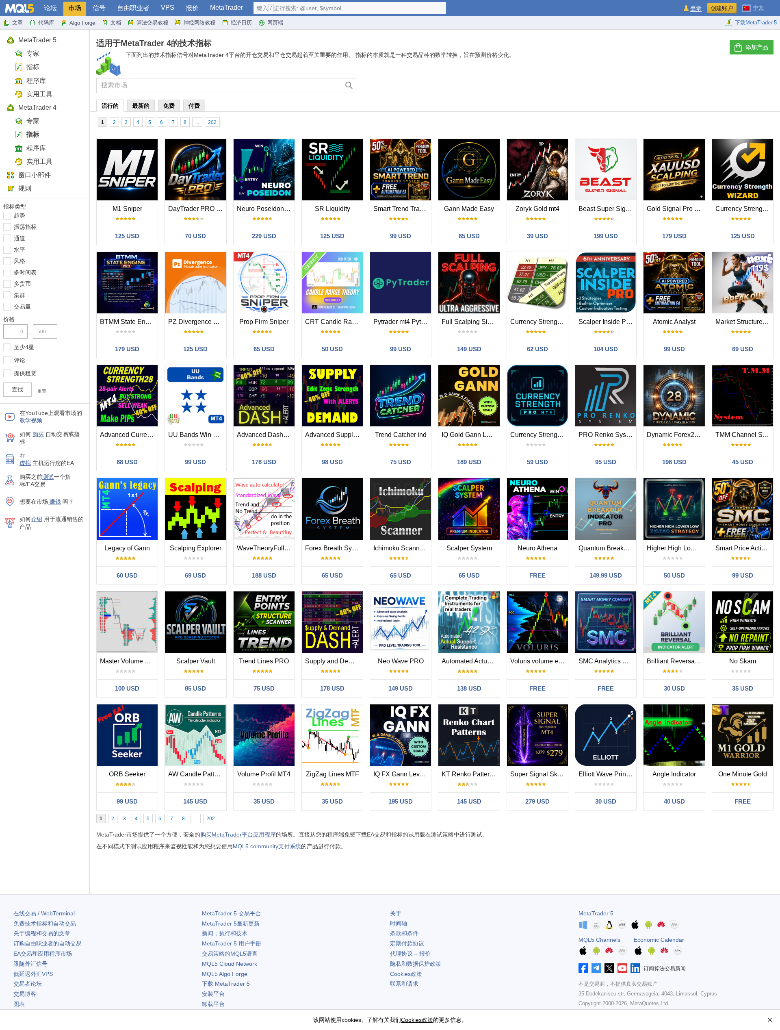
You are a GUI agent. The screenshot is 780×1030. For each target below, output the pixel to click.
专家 (32, 53)
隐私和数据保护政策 (415, 963)
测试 (48, 477)
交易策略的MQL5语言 (230, 953)
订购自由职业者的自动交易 (47, 943)
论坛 (50, 7)
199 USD (606, 236)
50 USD (332, 349)
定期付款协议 (407, 943)
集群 (19, 295)
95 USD (605, 462)
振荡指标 (25, 227)
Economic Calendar (659, 940)
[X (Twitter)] (609, 968)
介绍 (36, 519)
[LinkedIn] (635, 968)
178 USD (264, 462)
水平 (19, 249)
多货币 (22, 283)
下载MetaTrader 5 (756, 23)
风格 (19, 261)
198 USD (674, 462)
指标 (32, 66)
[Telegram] (596, 968)
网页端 (275, 23)
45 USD (742, 462)
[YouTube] (622, 968)
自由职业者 (133, 7)
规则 (24, 188)
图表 (19, 1004)
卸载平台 (213, 1004)
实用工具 (39, 94)
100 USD (127, 688)
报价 (192, 7)
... (197, 122)
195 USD (400, 801)
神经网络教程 (199, 23)
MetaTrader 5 (37, 40)
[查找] (349, 85)
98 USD (332, 462)
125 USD (127, 236)
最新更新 (231, 923)
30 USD (674, 688)
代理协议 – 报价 (410, 953)
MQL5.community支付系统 (267, 846)
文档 (115, 23)
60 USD (127, 575)
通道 (19, 238)
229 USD (264, 236)
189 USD (469, 462)
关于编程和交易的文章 (41, 933)
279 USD (537, 801)
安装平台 (213, 994)
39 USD (537, 236)
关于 (395, 913)
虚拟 (25, 463)
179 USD (674, 236)
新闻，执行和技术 (224, 933)
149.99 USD (605, 575)
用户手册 (231, 943)
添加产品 (756, 47)
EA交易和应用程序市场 (42, 953)
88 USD (127, 462)
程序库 (36, 80)
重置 (41, 391)
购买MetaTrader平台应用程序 (238, 834)
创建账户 (722, 8)
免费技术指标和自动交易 (44, 923)
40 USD (674, 801)
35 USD (742, 688)
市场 (74, 7)
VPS (167, 7)
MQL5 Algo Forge (224, 974)
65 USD (264, 349)
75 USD (400, 462)
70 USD (195, 236)
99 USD (400, 236)
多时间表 (25, 272)
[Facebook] (583, 968)
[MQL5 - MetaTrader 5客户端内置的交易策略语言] (19, 8)
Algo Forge (82, 23)
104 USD (606, 349)
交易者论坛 (27, 983)
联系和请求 (404, 983)
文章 (17, 23)
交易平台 (231, 913)
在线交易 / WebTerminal (44, 913)
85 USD (469, 236)
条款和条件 (404, 933)
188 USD (264, 575)
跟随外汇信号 (30, 963)
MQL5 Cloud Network (229, 963)
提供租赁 (25, 373)
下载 (226, 983)
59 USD (537, 462)
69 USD (742, 349)
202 (212, 122)
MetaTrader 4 (37, 107)
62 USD (537, 349)
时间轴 (398, 923)
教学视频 (31, 420)
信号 (99, 7)
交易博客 (24, 994)
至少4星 (24, 347)
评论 (19, 360)
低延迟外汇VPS (33, 974)
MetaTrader (226, 7)
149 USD (469, 349)
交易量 (22, 306)
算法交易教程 (152, 23)
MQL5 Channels (599, 940)
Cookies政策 (406, 974)
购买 (38, 434)
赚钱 (54, 501)
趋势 (19, 215)
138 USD (469, 688)
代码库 (46, 23)
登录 (696, 8)
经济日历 (241, 23)
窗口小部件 (34, 175)
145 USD (195, 801)
